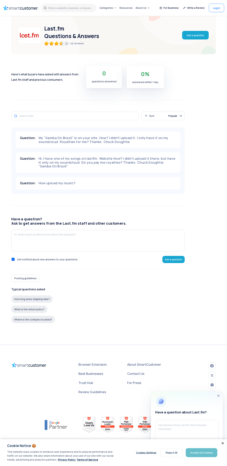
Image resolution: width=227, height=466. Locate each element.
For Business (171, 8)
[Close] (222, 443)
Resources (126, 8)
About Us (140, 8)
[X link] (212, 375)
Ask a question (195, 35)
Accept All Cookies (201, 452)
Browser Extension (92, 364)
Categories (106, 8)
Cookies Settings (146, 452)
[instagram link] (212, 385)
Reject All (171, 452)
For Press (134, 383)
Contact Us (135, 373)
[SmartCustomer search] (45, 8)
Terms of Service (87, 459)
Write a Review (196, 8)
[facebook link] (212, 366)
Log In (216, 8)
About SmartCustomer (144, 364)
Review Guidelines (92, 392)
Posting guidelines (25, 278)
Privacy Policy (67, 459)
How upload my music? (57, 183)
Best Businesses (90, 373)
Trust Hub (85, 383)
